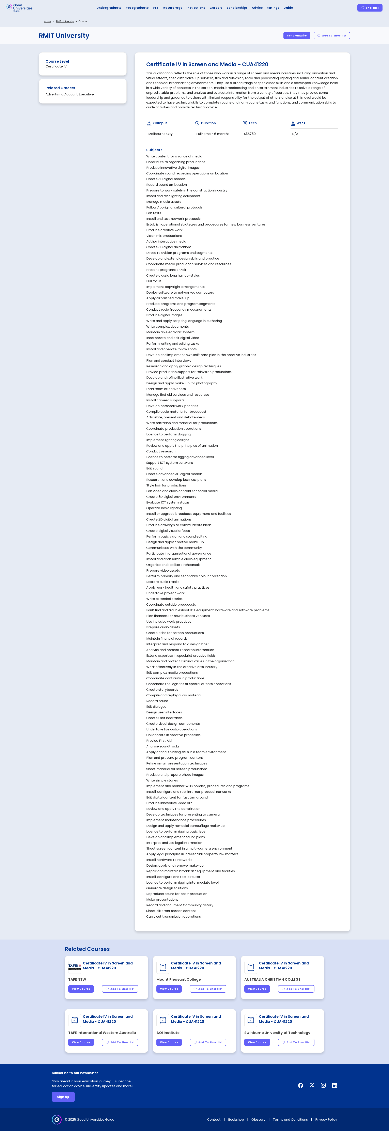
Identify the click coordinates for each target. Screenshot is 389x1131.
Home (47, 21)
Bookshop (236, 1119)
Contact (214, 1119)
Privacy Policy (326, 1119)
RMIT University (65, 21)
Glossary (258, 1119)
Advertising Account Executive (70, 94)
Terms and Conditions (290, 1119)
